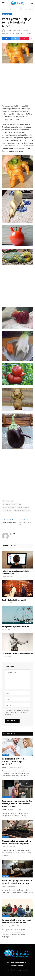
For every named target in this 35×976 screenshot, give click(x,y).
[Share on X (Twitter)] (15, 38)
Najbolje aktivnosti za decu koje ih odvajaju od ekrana (15, 572)
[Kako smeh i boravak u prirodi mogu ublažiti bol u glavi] (17, 908)
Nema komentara (17, 33)
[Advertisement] (17, 84)
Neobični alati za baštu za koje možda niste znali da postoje (16, 842)
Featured (5, 837)
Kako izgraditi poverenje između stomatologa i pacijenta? (14, 761)
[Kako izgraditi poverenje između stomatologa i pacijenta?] (17, 747)
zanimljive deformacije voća (22, 510)
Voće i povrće (7, 510)
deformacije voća (8, 501)
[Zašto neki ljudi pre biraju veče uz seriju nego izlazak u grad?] (17, 868)
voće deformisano (23, 507)
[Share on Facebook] (6, 38)
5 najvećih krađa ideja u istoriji (14, 600)
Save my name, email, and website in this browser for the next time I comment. (17, 712)
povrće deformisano (9, 507)
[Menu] (3, 3)
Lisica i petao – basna (9, 522)
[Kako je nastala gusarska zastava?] (17, 615)
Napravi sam (6, 797)
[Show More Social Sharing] (31, 38)
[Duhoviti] (17, 3)
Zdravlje (5, 754)
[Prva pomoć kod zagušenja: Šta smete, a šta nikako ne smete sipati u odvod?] (17, 789)
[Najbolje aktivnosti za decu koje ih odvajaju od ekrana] (17, 560)
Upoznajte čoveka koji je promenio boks (17, 653)
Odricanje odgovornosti (16, 962)
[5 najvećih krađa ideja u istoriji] (17, 588)
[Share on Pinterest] (24, 38)
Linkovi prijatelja (17, 965)
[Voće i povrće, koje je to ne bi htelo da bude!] (17, 53)
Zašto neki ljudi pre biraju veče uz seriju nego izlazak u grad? (17, 881)
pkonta (9, 31)
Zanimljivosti (7, 14)
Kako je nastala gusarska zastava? (15, 627)
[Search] (32, 3)
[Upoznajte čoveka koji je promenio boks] (17, 642)
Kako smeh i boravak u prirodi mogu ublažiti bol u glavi (16, 921)
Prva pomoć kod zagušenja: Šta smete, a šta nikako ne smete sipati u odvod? (17, 804)
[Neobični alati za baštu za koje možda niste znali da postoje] (17, 829)
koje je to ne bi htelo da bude (12, 504)
